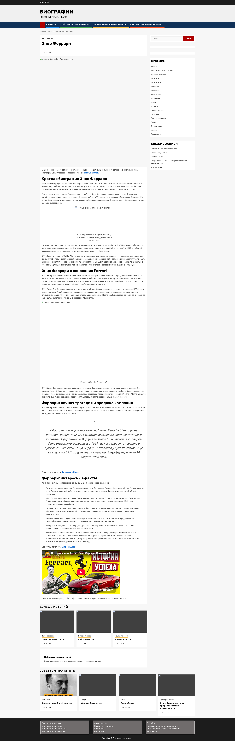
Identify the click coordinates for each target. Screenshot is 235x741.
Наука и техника (48, 38)
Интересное (156, 82)
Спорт (153, 122)
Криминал (155, 90)
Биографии (57, 12)
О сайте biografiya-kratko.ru (74, 25)
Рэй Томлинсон (86, 639)
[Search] (193, 24)
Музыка (154, 106)
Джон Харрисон (123, 639)
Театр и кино (156, 126)
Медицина (155, 98)
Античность (100, 723)
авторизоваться (93, 661)
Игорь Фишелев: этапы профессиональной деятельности (172, 706)
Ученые (154, 130)
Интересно (155, 78)
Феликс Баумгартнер (160, 152)
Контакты (51, 25)
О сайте (151, 723)
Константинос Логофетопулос (164, 149)
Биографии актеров (52, 726)
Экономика (156, 134)
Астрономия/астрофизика (162, 70)
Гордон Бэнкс (157, 156)
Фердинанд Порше (71, 472)
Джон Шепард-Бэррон (53, 639)
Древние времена (158, 74)
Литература (156, 94)
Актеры (154, 66)
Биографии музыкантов (54, 729)
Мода (153, 102)
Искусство (155, 86)
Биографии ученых (51, 723)
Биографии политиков (53, 731)
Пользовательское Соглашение (145, 25)
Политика (155, 114)
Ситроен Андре (69, 547)
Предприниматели (158, 118)
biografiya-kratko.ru (90, 173)
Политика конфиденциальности (109, 25)
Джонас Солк (157, 167)
